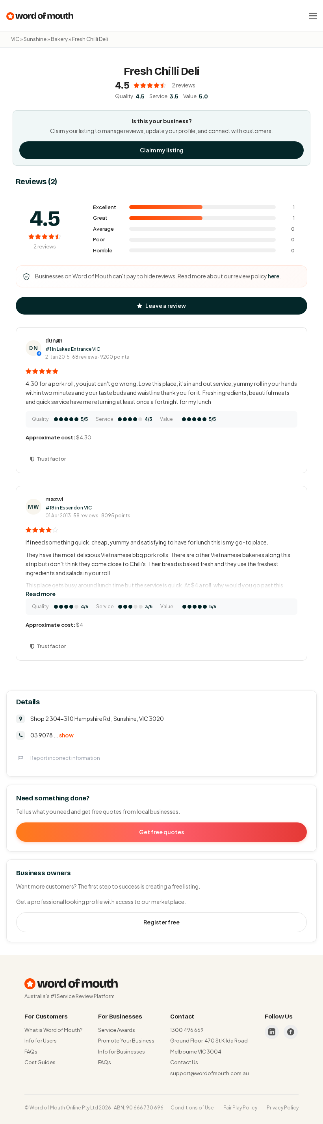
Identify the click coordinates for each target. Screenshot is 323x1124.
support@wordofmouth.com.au (209, 1073)
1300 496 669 (187, 1030)
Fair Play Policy (240, 1108)
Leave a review (165, 305)
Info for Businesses (121, 1051)
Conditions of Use (192, 1108)
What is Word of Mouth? (53, 1030)
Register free (161, 922)
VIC (15, 39)
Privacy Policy (283, 1108)
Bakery (59, 39)
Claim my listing (162, 150)
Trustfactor (51, 459)
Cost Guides (40, 1062)
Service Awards (116, 1030)
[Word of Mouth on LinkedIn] (272, 1032)
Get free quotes (161, 831)
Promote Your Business (126, 1040)
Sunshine (35, 39)
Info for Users (40, 1040)
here (273, 276)
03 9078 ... (52, 735)
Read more (41, 593)
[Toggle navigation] (313, 16)
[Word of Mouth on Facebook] (291, 1032)
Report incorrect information (65, 758)
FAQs (30, 1051)
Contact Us (184, 1062)
